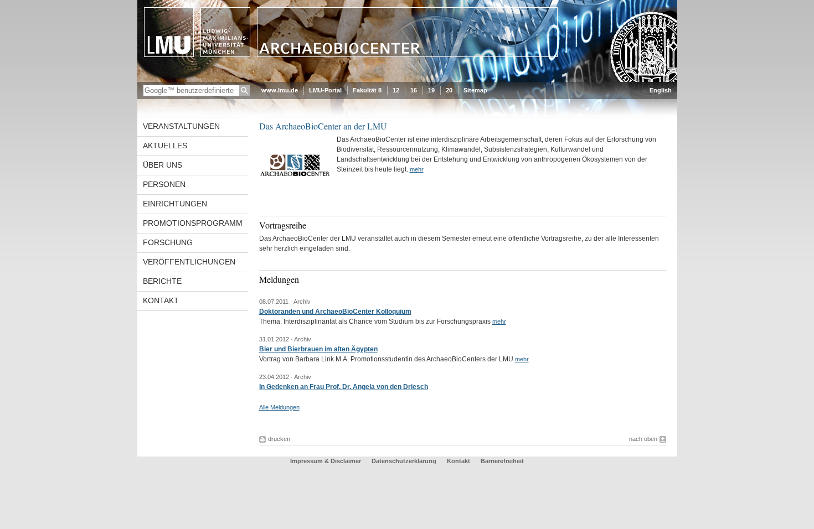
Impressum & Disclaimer (325, 461)
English (661, 90)
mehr (417, 169)
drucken (279, 438)
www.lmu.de (279, 90)
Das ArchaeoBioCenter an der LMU (323, 126)
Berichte (162, 281)
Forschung (168, 242)
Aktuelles (165, 145)
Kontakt (161, 300)
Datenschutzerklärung (404, 461)
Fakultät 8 (367, 90)
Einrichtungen (175, 203)
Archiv (302, 301)
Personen (164, 184)
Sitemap (475, 90)
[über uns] (295, 197)
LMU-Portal (325, 90)
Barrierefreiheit (502, 461)
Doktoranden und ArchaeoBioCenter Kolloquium (335, 311)
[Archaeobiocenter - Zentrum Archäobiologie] (407, 80)
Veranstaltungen (181, 126)
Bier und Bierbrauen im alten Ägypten (318, 349)
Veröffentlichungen (189, 261)
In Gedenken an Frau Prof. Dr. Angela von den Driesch (343, 387)
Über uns (162, 164)
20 (449, 90)
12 (396, 90)
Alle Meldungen (279, 407)
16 (413, 90)
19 (431, 90)
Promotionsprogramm (193, 223)
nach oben (643, 438)
